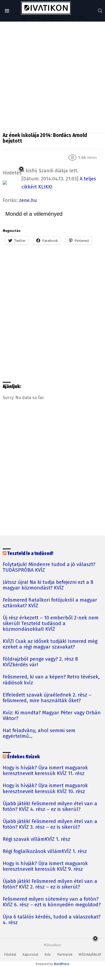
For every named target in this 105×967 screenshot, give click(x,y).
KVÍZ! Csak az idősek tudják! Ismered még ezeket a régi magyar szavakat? (50, 644)
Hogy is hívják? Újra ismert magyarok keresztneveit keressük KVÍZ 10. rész (45, 788)
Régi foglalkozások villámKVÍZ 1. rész (45, 851)
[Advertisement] (52, 76)
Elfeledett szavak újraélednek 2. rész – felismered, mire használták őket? (47, 698)
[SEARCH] (100, 10)
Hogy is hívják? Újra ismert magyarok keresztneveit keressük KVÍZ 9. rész (45, 866)
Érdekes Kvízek (23, 757)
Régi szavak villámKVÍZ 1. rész (36, 839)
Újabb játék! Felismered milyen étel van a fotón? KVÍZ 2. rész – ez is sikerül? (50, 884)
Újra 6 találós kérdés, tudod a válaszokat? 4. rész (51, 919)
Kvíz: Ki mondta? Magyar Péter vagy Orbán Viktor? (52, 715)
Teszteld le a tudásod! (30, 553)
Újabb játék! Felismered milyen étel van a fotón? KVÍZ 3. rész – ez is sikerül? (50, 824)
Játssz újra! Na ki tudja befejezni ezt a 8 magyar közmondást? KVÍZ (48, 585)
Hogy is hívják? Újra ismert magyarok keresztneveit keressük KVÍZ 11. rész (45, 770)
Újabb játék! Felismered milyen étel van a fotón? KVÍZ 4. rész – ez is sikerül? (50, 806)
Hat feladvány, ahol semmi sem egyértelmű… (39, 733)
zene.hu (28, 200)
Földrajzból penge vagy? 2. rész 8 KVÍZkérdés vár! (40, 662)
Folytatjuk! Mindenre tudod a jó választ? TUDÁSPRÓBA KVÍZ (49, 567)
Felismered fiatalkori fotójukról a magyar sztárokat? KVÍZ (50, 603)
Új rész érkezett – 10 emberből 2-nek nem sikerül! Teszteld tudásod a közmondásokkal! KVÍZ (51, 623)
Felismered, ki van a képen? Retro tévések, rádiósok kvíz (51, 679)
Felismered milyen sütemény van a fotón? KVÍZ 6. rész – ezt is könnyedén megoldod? (52, 902)
